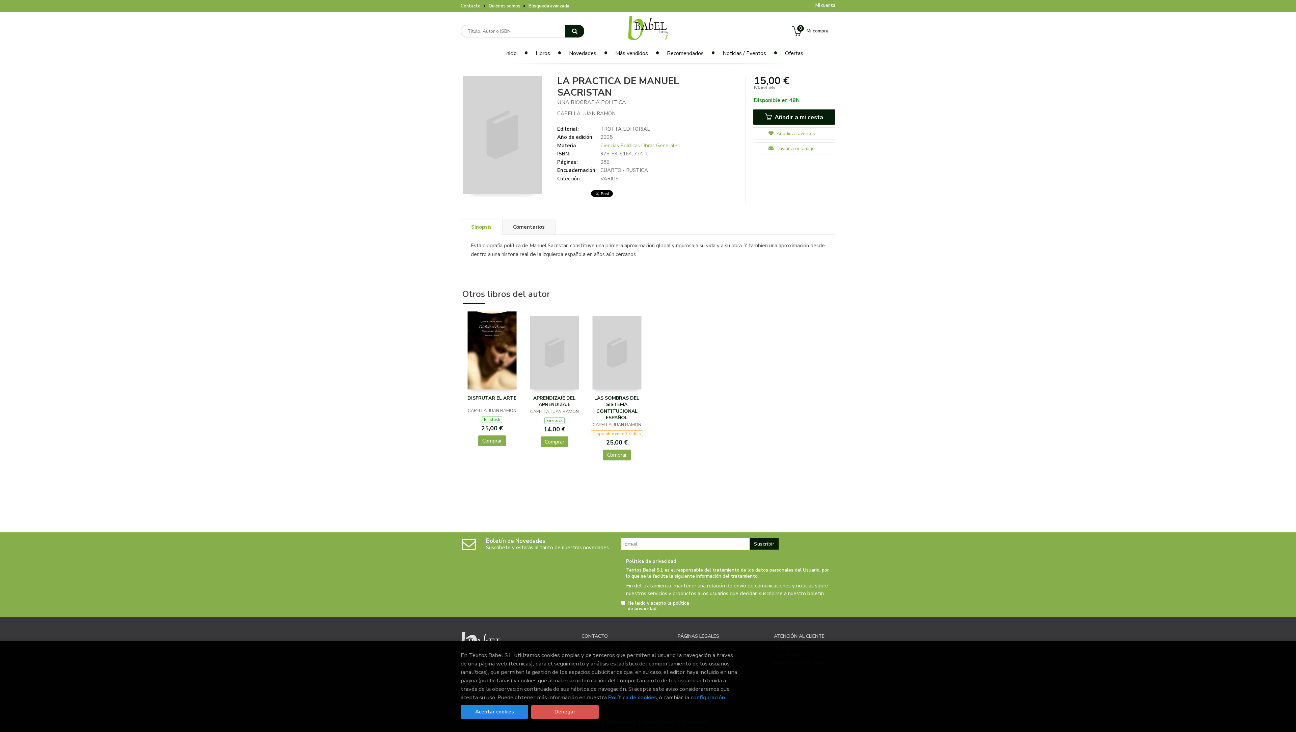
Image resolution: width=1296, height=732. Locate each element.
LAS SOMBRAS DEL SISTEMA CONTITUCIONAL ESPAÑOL (616, 408)
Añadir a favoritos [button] (795, 133)
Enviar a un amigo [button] (795, 148)
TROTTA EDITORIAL (625, 129)
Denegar (565, 711)
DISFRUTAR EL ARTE (491, 398)
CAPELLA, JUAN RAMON (586, 113)
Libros (543, 53)
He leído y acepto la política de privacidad (658, 606)
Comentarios (529, 227)
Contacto (471, 6)
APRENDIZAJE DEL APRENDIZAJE (554, 401)
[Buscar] (574, 31)
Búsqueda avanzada (549, 6)
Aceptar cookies (494, 711)
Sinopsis (481, 227)
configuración (708, 697)
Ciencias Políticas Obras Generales (640, 145)
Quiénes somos (504, 6)
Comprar (492, 441)
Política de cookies (632, 697)
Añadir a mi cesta (798, 117)
